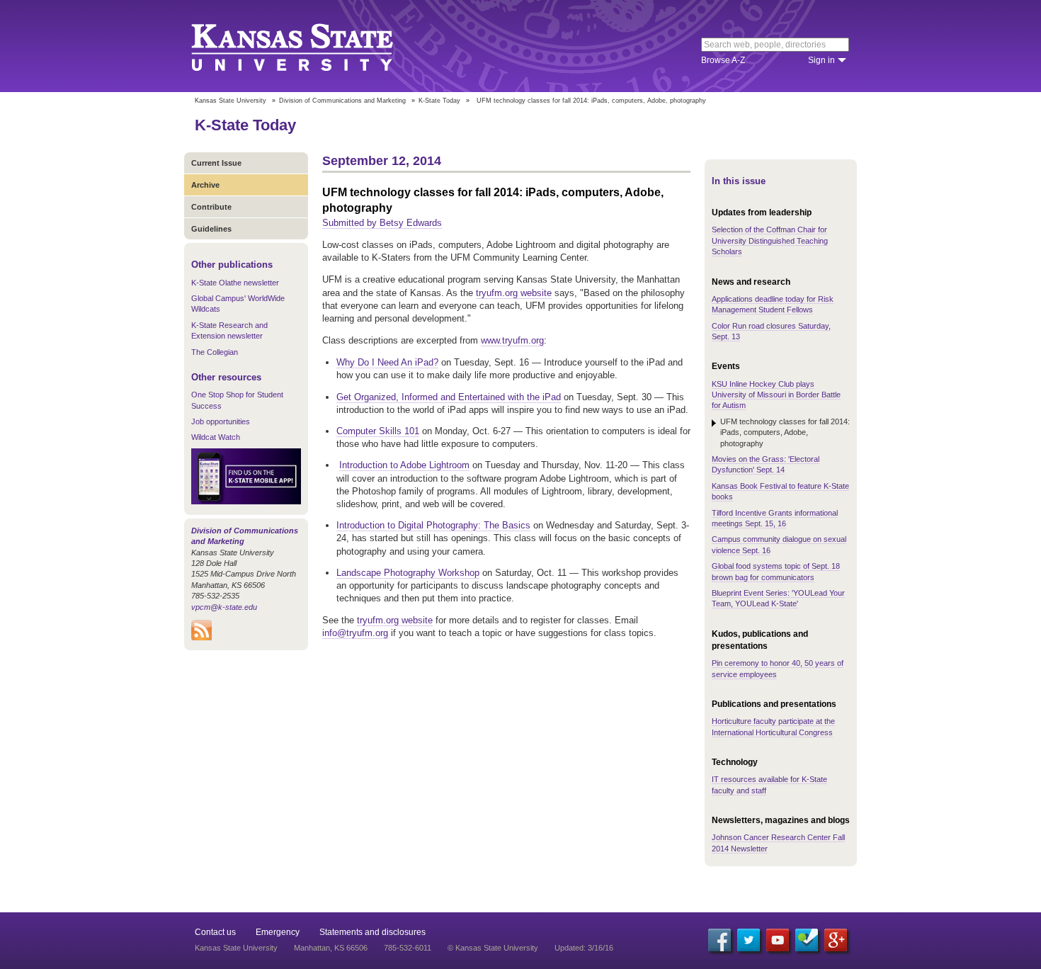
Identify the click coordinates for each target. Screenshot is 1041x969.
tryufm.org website (514, 293)
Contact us (215, 932)
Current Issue (216, 163)
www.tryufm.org (512, 340)
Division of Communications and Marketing (342, 100)
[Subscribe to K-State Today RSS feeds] (201, 637)
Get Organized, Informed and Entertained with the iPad (448, 397)
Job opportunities (220, 421)
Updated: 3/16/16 (583, 948)
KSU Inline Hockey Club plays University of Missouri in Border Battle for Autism (776, 395)
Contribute (211, 207)
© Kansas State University (493, 948)
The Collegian (214, 352)
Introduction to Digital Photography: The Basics (433, 525)
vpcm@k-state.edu (224, 607)
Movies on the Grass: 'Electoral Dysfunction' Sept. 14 (765, 464)
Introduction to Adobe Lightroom (404, 465)
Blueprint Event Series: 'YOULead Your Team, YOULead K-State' (778, 598)
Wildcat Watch (215, 437)
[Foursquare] (806, 940)
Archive (205, 185)
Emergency (278, 932)
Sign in (821, 60)
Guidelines (211, 229)
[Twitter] (748, 940)
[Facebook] (719, 940)
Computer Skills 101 (377, 431)
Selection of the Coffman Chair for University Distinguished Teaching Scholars (770, 240)
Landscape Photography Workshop (407, 572)
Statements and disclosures (372, 932)
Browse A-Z (723, 60)
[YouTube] (777, 940)
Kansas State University (310, 46)
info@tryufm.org (355, 633)
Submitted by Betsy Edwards (382, 222)
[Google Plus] (835, 940)
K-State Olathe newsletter (235, 282)
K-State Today (439, 100)
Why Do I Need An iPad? (387, 362)
